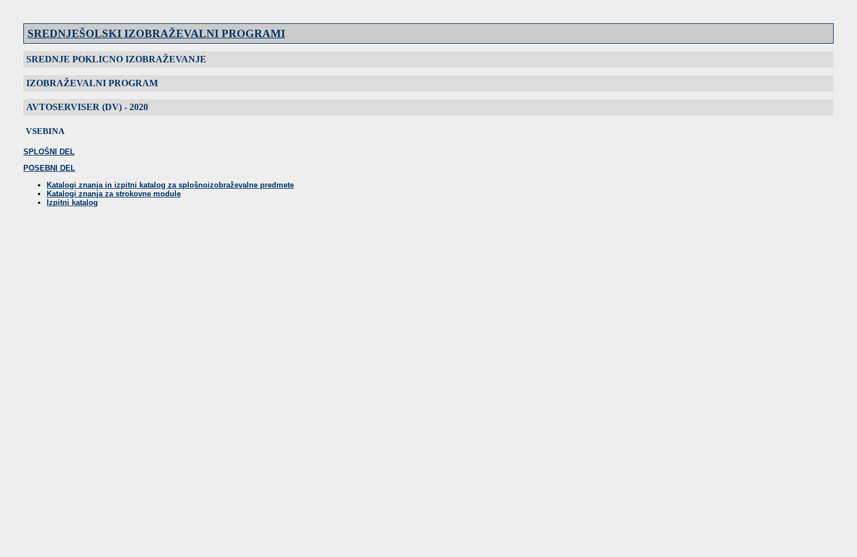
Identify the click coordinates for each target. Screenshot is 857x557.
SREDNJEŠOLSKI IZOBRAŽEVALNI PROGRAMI (156, 33)
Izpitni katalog (72, 202)
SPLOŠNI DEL (49, 151)
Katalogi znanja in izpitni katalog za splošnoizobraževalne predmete (170, 185)
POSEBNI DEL (49, 168)
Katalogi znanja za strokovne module (114, 193)
